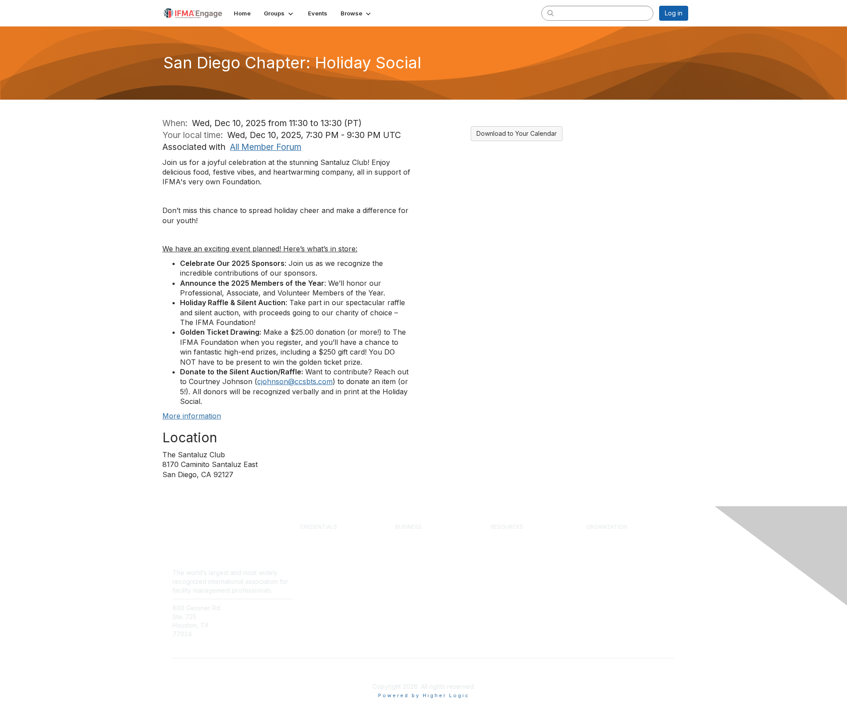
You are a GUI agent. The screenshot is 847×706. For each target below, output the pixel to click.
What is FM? (603, 545)
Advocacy (600, 579)
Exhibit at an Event (420, 554)
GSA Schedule (320, 595)
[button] (279, 13)
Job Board (505, 579)
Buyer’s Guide (510, 570)
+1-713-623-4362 (197, 647)
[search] (550, 13)
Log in (673, 13)
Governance (603, 562)
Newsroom (251, 616)
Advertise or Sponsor (424, 545)
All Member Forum (265, 147)
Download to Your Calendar (516, 133)
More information (191, 415)
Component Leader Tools (526, 562)
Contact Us (252, 608)
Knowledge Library (517, 545)
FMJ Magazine (511, 554)
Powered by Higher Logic (423, 695)
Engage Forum (510, 538)
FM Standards (510, 587)
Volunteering (603, 570)
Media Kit (408, 570)
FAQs (243, 625)
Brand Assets (604, 587)
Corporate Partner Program (433, 538)
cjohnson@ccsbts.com (295, 381)
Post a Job (410, 562)
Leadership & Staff (612, 554)
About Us (598, 538)
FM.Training (316, 587)
